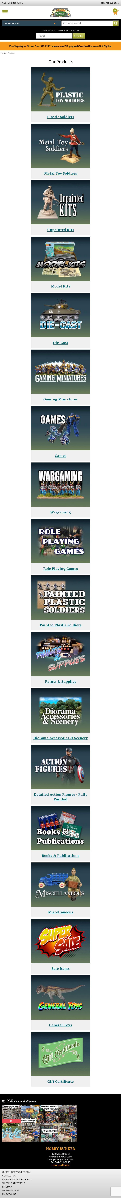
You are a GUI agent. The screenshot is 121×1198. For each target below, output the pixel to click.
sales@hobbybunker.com (60, 1159)
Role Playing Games (60, 568)
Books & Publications (60, 855)
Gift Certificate (60, 1081)
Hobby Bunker (60, 13)
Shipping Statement (13, 1183)
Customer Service (12, 2)
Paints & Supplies (60, 681)
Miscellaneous (60, 912)
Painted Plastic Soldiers (60, 625)
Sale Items (60, 968)
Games (60, 455)
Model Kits (60, 286)
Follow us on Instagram (21, 1101)
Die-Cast (60, 342)
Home (3, 53)
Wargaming (60, 512)
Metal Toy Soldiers (60, 173)
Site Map (7, 1186)
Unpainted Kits (60, 229)
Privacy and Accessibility (17, 1179)
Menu (5, 11)
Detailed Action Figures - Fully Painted (60, 796)
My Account (9, 1194)
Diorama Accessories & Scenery (60, 738)
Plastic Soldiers (60, 116)
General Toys (60, 1025)
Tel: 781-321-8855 (60, 1162)
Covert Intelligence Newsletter (60, 30)
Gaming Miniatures (60, 399)
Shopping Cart (10, 1190)
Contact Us (9, 1175)
